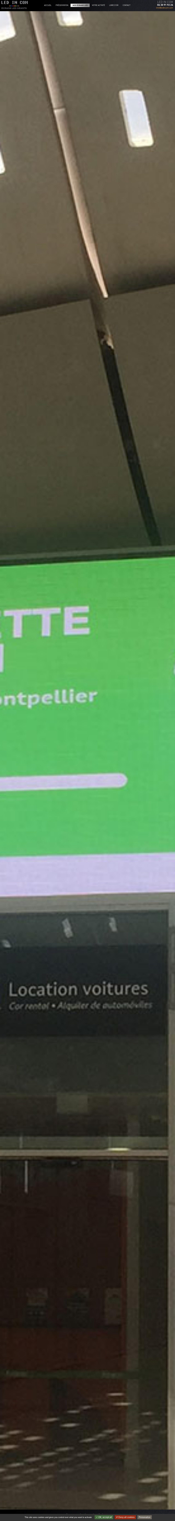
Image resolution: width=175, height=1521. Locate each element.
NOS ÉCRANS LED (80, 5)
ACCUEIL (47, 5)
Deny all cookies (126, 1517)
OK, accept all (105, 1517)
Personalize (144, 1517)
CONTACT (126, 5)
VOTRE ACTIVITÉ (98, 5)
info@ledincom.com (164, 7)
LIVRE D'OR (113, 5)
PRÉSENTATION (62, 5)
